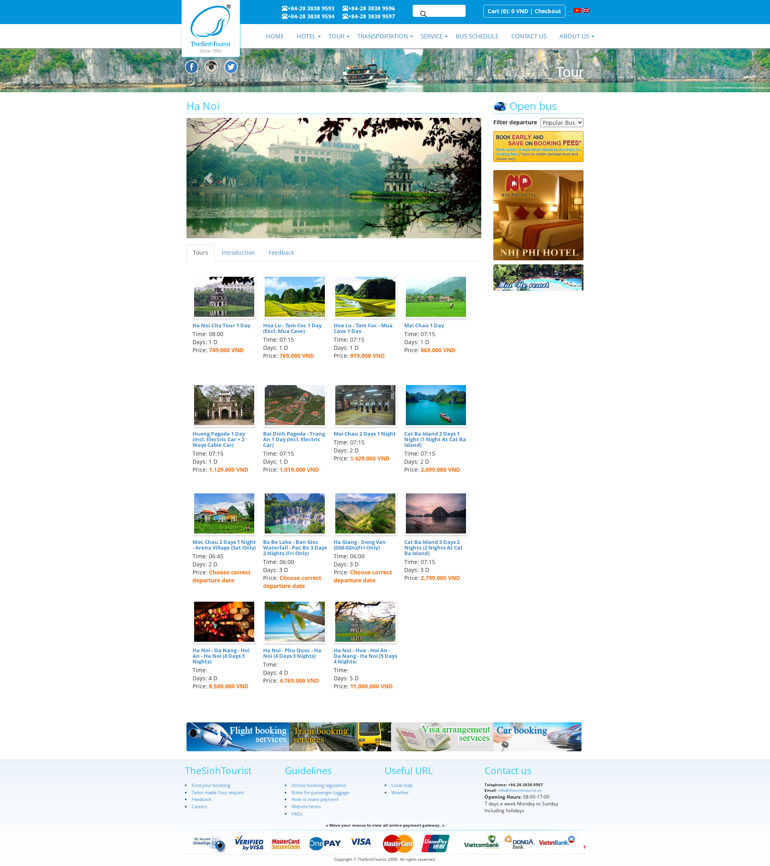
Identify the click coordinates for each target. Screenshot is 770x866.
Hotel (306, 36)
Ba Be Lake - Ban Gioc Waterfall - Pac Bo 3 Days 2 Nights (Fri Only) (295, 547)
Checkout (548, 11)
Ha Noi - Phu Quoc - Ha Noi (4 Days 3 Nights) (292, 653)
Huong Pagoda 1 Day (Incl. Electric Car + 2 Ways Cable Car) (218, 439)
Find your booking (211, 785)
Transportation (382, 36)
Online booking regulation (319, 785)
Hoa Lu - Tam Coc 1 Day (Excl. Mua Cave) (292, 328)
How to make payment (315, 799)
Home (275, 36)
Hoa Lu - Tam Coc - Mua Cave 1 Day (363, 328)
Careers (199, 806)
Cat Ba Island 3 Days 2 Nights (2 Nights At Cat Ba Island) (433, 547)
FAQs (297, 814)
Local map (402, 785)
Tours (200, 252)
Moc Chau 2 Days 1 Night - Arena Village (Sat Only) (224, 544)
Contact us (529, 36)
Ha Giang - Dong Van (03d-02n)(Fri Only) (360, 544)
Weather (400, 792)
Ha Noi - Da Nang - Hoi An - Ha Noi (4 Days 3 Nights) (220, 656)
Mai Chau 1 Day (424, 325)
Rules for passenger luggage (320, 792)
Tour (336, 36)
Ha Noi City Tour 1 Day (221, 325)
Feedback (281, 252)
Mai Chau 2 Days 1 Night (365, 433)
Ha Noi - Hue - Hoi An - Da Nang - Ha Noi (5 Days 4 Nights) (365, 656)
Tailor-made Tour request (218, 792)
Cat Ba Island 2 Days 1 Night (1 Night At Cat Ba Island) (435, 439)
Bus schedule (477, 36)
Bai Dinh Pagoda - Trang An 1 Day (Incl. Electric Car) (294, 439)
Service (432, 36)
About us (574, 36)
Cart (493, 11)
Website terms (306, 806)
